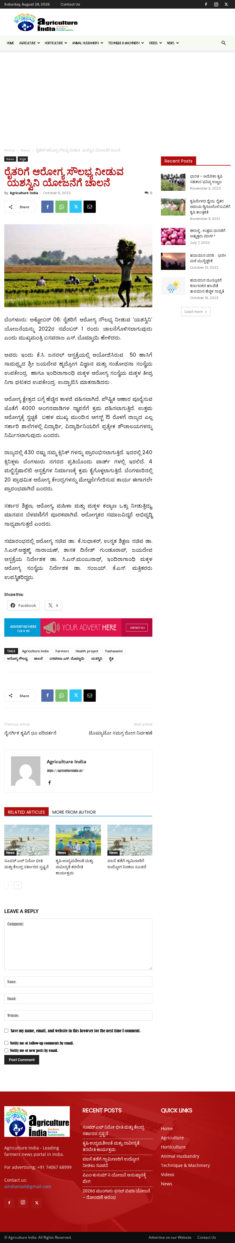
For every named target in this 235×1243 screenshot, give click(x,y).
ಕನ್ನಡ (23, 159)
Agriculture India (24, 192)
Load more (194, 311)
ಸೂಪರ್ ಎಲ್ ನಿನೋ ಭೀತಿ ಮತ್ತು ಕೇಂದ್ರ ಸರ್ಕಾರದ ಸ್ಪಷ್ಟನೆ (113, 1130)
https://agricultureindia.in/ (65, 771)
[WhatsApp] (61, 207)
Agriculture (27, 43)
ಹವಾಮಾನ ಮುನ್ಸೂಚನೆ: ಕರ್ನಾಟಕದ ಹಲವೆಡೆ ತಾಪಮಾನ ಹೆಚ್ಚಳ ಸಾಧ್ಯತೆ (207, 286)
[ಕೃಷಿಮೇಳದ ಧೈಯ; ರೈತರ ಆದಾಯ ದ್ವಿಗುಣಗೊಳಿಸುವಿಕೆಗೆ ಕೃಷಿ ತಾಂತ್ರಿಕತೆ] (173, 207)
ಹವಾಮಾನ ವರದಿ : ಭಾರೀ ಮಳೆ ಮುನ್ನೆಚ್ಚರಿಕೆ (208, 258)
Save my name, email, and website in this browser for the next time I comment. (76, 1030)
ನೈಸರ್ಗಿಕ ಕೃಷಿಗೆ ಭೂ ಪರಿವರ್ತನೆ (30, 733)
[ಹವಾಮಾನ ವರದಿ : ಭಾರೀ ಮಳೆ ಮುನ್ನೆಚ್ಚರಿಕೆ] (173, 261)
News (170, 43)
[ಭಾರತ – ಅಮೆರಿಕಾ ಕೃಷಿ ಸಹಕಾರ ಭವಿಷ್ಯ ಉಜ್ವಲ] (173, 182)
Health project (87, 651)
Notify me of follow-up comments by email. (41, 1043)
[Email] (90, 207)
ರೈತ (111, 658)
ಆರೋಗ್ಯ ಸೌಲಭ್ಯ (17, 658)
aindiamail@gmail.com (27, 1186)
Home (10, 43)
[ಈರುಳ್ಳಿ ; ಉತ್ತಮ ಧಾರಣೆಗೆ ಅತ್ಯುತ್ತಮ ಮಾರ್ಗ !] (173, 236)
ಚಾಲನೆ (38, 658)
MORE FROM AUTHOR (74, 812)
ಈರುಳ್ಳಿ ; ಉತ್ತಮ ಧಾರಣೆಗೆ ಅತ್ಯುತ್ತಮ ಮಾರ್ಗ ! (207, 233)
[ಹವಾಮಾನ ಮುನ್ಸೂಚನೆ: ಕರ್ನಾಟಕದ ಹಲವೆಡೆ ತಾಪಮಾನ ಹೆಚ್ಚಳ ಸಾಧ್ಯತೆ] (173, 286)
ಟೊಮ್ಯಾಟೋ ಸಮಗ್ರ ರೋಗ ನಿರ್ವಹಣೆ (120, 733)
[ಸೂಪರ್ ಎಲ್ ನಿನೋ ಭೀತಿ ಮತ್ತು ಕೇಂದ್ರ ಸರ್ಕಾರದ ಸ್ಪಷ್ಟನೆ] (26, 840)
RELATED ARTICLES (26, 812)
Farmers (62, 651)
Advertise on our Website (170, 1237)
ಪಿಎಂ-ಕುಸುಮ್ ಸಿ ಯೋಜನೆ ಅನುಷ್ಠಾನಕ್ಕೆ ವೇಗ (114, 1178)
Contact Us (70, 4)
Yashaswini (114, 651)
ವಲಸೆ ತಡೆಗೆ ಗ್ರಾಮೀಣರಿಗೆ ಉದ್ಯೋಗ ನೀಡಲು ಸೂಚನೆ (111, 1162)
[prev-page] (8, 885)
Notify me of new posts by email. (34, 1050)
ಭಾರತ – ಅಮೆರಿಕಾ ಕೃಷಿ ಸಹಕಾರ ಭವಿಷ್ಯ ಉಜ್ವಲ (206, 179)
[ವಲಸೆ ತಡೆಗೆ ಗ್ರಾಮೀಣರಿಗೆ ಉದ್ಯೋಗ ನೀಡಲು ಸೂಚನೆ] (129, 840)
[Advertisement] (117, 96)
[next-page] (18, 885)
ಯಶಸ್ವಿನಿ (96, 658)
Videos (153, 43)
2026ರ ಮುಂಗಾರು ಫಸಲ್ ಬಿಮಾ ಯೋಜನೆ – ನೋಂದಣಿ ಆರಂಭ (116, 1194)
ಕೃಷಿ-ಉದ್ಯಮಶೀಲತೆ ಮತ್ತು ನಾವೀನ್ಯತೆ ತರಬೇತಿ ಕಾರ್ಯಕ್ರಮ (74, 866)
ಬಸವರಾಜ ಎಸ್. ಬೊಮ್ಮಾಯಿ (67, 658)
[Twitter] (226, 4)
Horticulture (54, 43)
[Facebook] (206, 4)
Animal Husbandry (85, 43)
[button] (223, 43)
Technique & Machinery (124, 43)
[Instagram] (216, 4)
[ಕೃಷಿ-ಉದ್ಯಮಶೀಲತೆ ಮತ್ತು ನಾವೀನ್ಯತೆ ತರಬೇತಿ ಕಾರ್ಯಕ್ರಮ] (78, 840)
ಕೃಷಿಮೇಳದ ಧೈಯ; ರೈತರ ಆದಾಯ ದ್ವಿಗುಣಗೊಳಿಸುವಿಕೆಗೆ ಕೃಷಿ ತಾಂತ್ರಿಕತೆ (210, 206)
